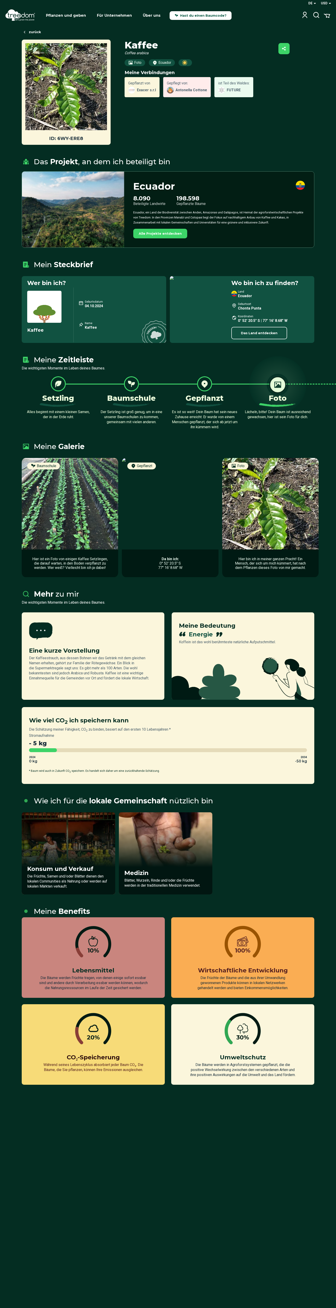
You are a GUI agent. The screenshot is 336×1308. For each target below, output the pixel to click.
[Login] (305, 15)
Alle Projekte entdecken (160, 233)
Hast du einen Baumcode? (203, 15)
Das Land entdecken (259, 333)
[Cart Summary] (327, 15)
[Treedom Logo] (22, 15)
